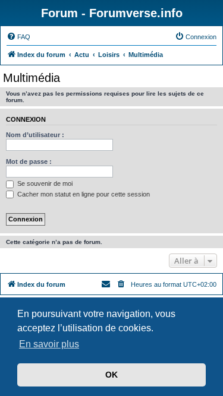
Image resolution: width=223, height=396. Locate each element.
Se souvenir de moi (44, 183)
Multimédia (31, 77)
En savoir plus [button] (49, 344)
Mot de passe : (29, 161)
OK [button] (111, 374)
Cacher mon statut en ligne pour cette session (82, 194)
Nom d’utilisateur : (35, 134)
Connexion (26, 119)
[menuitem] (18, 37)
